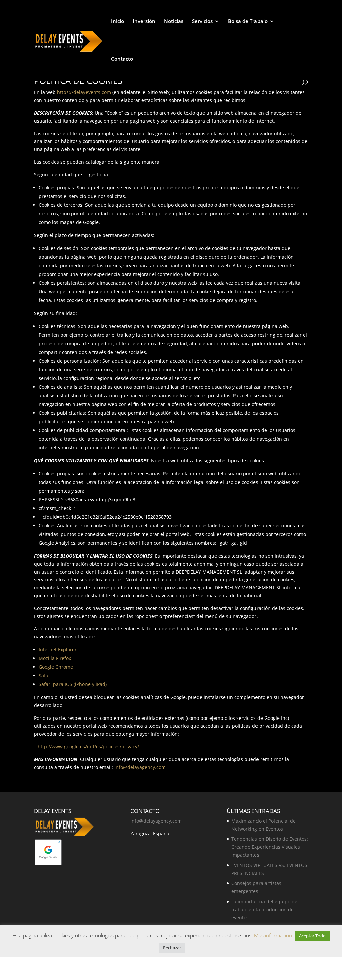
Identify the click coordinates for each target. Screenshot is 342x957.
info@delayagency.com (140, 767)
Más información (273, 935)
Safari (45, 675)
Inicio (117, 21)
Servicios (202, 21)
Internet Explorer (58, 649)
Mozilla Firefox (55, 658)
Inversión (144, 21)
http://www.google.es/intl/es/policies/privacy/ (88, 746)
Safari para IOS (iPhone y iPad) (73, 684)
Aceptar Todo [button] (312, 936)
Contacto (122, 59)
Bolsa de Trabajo (248, 21)
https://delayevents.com (84, 92)
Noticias (173, 21)
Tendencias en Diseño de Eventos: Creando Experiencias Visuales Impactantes (269, 847)
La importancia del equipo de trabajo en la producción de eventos (264, 909)
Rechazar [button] (172, 948)
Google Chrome (56, 667)
